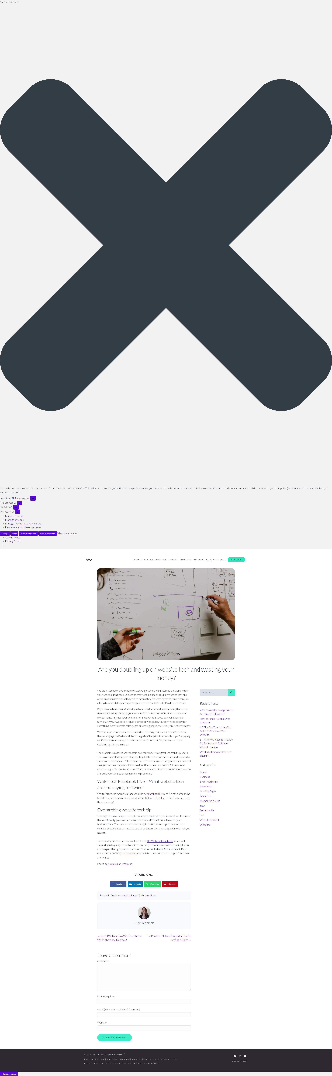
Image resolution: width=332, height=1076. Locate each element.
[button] (166, 245)
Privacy (88, 1063)
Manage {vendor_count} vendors (23, 523)
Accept (5, 533)
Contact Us (150, 1059)
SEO (202, 805)
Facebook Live (156, 793)
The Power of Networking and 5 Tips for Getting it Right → (169, 937)
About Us (136, 1059)
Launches (205, 795)
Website (102, 1022)
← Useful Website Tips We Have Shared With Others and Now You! (119, 937)
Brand (203, 771)
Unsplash (127, 863)
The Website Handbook (160, 840)
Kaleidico (113, 863)
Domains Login (138, 1063)
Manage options (14, 515)
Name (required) (106, 996)
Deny (14, 533)
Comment (102, 961)
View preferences (28, 533)
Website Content (209, 819)
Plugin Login (120, 1063)
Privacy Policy (13, 541)
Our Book (125, 1059)
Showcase (112, 1059)
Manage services (14, 519)
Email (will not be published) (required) (118, 1009)
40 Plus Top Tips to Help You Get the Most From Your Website (215, 731)
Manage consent (9, 1074)
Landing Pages (130, 895)
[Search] (231, 692)
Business (116, 895)
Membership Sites (210, 800)
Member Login (240, 1061)
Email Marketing (209, 781)
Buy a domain (91, 1059)
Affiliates (153, 1063)
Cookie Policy (12, 537)
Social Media (207, 810)
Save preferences (47, 533)
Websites (150, 895)
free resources (129, 853)
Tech (141, 895)
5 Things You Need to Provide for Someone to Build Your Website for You (216, 743)
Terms (108, 1063)
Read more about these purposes (23, 527)
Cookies (98, 1063)
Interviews (206, 786)
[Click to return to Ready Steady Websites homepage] (89, 559)
